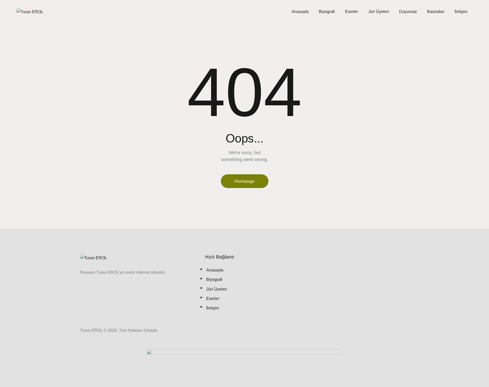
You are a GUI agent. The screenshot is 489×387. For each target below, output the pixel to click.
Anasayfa (300, 11)
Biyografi (327, 11)
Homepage (245, 181)
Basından (435, 11)
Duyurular (408, 11)
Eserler (351, 11)
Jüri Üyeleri (378, 11)
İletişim (461, 11)
